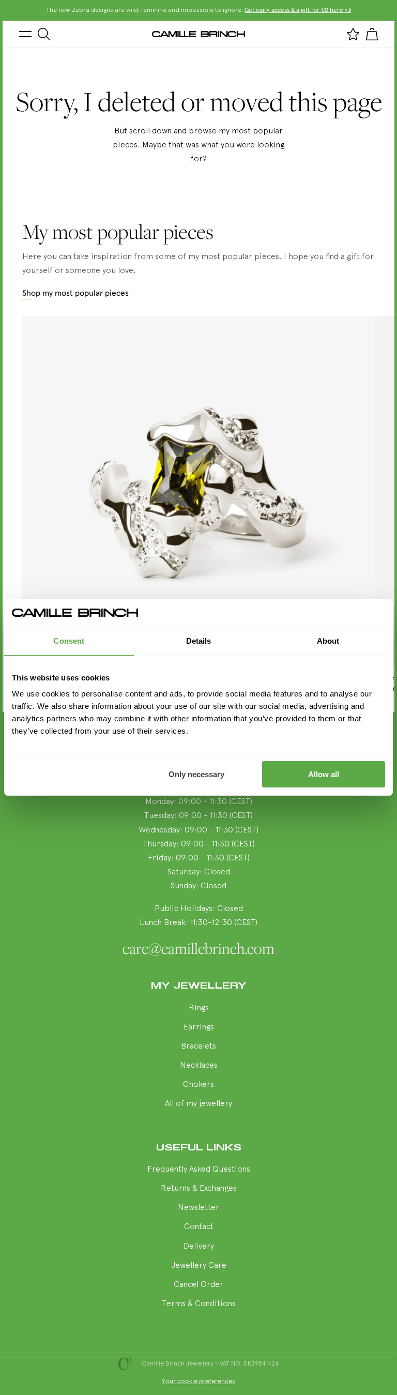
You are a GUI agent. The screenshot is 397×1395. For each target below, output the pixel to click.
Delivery (199, 1246)
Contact (198, 1227)
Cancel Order (198, 1284)
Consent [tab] (68, 640)
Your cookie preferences (198, 1381)
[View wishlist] (353, 34)
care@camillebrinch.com (198, 948)
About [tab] (328, 640)
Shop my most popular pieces (75, 293)
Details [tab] (198, 640)
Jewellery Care (198, 1265)
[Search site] (44, 34)
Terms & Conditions (199, 1304)
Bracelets (198, 1046)
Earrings (199, 1027)
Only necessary (196, 774)
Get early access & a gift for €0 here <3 (298, 10)
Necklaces (199, 1065)
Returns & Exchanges (199, 1188)
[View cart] (371, 34)
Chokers (198, 1084)
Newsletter (198, 1207)
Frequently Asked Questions (198, 1169)
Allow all (323, 774)
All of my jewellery (198, 1104)
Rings (199, 1008)
